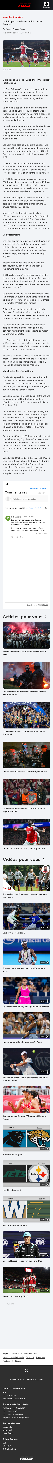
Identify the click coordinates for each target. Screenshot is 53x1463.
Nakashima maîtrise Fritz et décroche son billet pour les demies (25, 1086)
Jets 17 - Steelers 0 (12, 1196)
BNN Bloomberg (9, 1455)
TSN (4, 1449)
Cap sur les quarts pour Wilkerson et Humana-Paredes (25, 1124)
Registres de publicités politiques (16, 1424)
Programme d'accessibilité (14, 1405)
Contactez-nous (9, 1402)
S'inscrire (43, 489)
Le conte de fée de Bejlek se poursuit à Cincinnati (26, 1013)
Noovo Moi (7, 1436)
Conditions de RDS (10, 1418)
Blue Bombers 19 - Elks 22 (15, 1232)
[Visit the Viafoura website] (42, 611)
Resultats (46, 7)
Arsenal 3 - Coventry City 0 (15, 1303)
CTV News (7, 1452)
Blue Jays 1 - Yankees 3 (14, 939)
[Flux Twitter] (26, 1376)
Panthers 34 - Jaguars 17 (15, 1161)
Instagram (40, 1364)
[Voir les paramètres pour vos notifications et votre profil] (7, 484)
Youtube (6, 1367)
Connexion (34, 489)
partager (35, 537)
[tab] (14, 508)
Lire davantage (41, 533)
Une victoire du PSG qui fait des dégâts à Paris (25, 778)
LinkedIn (19, 1367)
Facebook (30, 1364)
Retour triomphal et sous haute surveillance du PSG (25, 659)
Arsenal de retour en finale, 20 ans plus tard (24, 855)
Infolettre (15, 1360)
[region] (26, 551)
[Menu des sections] (4, 5)
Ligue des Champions (13, 17)
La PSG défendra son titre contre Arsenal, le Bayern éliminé (24, 816)
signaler (43, 537)
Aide (4, 1399)
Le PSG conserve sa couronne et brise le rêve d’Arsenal (24, 739)
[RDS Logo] (24, 5)
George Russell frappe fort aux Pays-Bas (22, 1267)
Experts (6, 1360)
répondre (14, 537)
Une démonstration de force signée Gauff (22, 1048)
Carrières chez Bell (29, 1360)
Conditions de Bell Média (13, 1364)
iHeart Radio (8, 1440)
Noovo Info (7, 1433)
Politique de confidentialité (14, 1415)
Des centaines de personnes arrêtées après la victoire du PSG (24, 700)
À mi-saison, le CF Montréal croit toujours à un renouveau (25, 902)
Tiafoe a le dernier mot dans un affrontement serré (24, 976)
